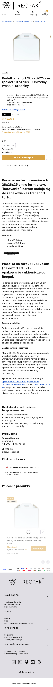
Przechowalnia (10, 607)
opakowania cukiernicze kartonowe (20, 383)
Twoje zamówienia (12, 602)
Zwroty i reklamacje (13, 639)
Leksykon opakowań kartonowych (19, 623)
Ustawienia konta (12, 604)
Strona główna (7, 22)
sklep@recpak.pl (10, 451)
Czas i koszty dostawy (14, 651)
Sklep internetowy (24, 683)
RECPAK (5, 73)
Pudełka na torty (40, 22)
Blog (6, 621)
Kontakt (8, 618)
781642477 (7, 448)
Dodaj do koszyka (23, 157)
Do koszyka (38, 548)
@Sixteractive (26, 672)
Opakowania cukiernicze (23, 22)
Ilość (4, 141)
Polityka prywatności (13, 637)
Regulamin (8, 635)
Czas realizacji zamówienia (16, 653)
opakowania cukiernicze (14, 381)
